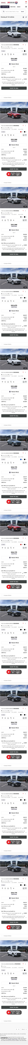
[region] (14, 77)
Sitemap (13, 1039)
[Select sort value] (26, 17)
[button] (4, 7)
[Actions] (25, 45)
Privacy (16, 1039)
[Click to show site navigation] (26, 6)
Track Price (15, 64)
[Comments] (24, 54)
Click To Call (14, 88)
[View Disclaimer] (14, 54)
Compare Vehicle (7, 97)
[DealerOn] (4, 1037)
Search (22, 11)
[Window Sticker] (26, 54)
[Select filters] (23, 17)
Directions (12, 6)
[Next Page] (19, 1029)
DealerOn (9, 1039)
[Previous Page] (16, 1029)
